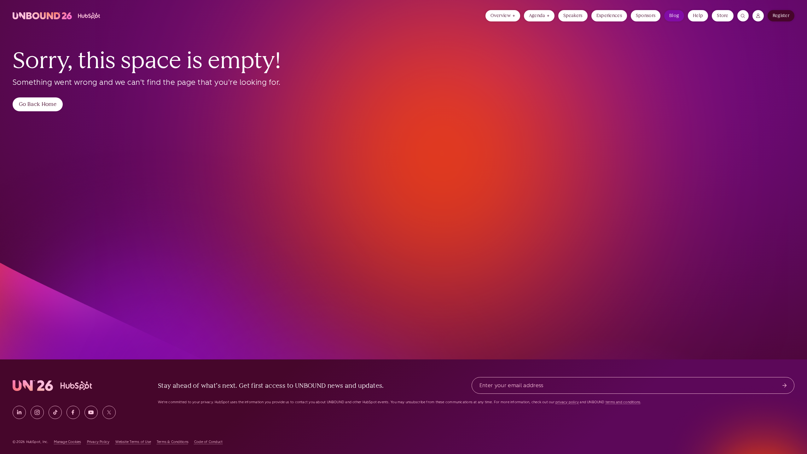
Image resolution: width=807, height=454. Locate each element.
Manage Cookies (67, 442)
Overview (501, 15)
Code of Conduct (208, 442)
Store (722, 15)
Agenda (537, 15)
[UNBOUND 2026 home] (57, 15)
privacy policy (567, 402)
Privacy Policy (98, 442)
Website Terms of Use (133, 442)
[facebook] (73, 412)
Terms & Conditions (173, 442)
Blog (674, 15)
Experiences (609, 15)
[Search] (743, 15)
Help (698, 15)
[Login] (758, 15)
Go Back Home (37, 104)
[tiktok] (55, 412)
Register (781, 15)
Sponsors (645, 15)
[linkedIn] (19, 412)
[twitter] (109, 412)
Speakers (573, 15)
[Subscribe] (784, 385)
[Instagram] (37, 412)
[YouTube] (91, 412)
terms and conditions (623, 402)
